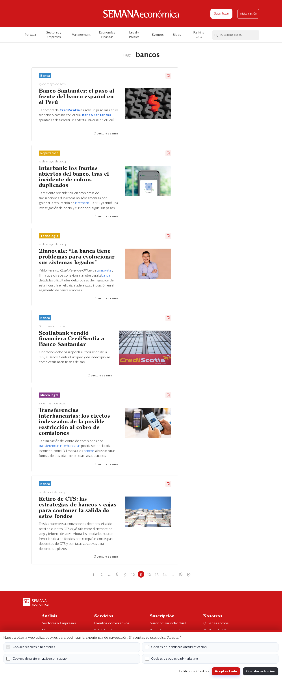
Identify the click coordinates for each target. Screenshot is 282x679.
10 (133, 574)
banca (106, 275)
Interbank (82, 203)
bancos (89, 451)
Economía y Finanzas (107, 35)
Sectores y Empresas (53, 35)
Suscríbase (221, 13)
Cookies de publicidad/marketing (174, 658)
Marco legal (49, 395)
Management (81, 34)
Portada (30, 34)
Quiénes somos (215, 623)
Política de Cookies (194, 671)
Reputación (49, 153)
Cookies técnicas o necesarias (34, 647)
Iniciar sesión (248, 13)
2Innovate (104, 270)
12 (149, 574)
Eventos (158, 34)
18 (181, 574)
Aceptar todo (226, 671)
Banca (45, 75)
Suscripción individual (168, 623)
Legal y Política (134, 35)
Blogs (177, 34)
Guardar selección (260, 671)
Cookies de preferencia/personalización (41, 658)
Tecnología (49, 236)
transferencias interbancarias (60, 446)
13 (157, 574)
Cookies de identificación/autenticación (179, 647)
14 (165, 574)
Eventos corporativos (111, 623)
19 (189, 574)
